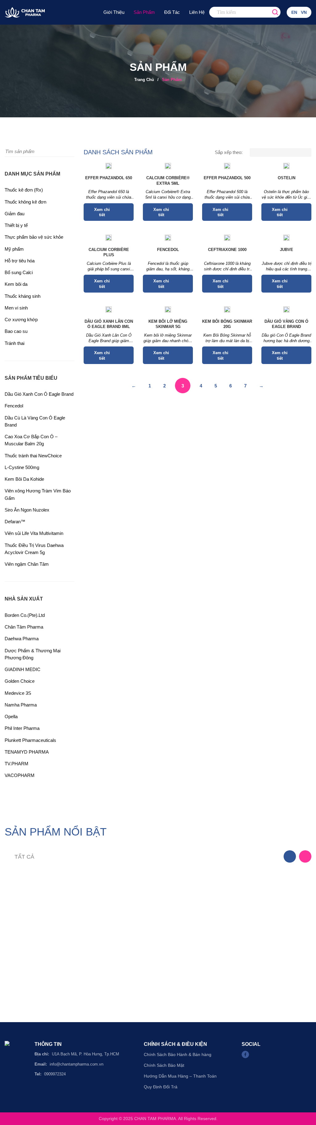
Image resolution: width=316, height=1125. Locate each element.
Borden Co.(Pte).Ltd (25, 615)
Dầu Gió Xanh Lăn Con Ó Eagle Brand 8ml (109, 324)
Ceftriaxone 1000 (227, 249)
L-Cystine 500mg (22, 467)
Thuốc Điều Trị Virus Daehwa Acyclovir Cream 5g (34, 549)
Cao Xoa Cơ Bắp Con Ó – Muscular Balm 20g (31, 440)
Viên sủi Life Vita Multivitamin (34, 533)
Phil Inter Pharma (22, 728)
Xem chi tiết (102, 212)
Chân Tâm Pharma (24, 626)
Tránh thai (14, 343)
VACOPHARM (20, 775)
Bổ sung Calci (19, 272)
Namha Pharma (21, 704)
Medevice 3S (18, 693)
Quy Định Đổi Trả (160, 1086)
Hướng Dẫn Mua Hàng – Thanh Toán (180, 1076)
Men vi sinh (16, 307)
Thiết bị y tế (16, 225)
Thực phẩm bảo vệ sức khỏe (34, 237)
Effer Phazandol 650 (108, 178)
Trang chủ (144, 79)
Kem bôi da (16, 284)
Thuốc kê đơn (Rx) (24, 189)
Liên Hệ (197, 12)
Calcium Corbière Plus (109, 252)
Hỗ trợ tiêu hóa (20, 260)
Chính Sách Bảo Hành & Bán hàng (177, 1054)
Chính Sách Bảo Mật (164, 1065)
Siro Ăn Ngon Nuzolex (27, 509)
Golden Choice (20, 681)
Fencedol (14, 405)
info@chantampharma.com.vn (76, 1064)
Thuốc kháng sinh (22, 296)
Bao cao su (16, 331)
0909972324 (55, 1074)
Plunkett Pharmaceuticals (30, 740)
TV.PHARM (16, 763)
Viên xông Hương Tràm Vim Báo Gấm (38, 494)
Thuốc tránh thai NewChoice (33, 455)
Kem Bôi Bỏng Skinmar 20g (227, 324)
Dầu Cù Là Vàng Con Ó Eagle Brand (35, 421)
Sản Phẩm (144, 12)
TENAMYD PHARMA (27, 752)
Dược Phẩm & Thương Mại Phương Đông (32, 654)
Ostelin (286, 178)
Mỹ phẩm (14, 249)
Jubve (286, 249)
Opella (11, 716)
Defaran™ (15, 521)
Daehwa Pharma (22, 638)
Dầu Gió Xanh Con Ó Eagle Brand (39, 394)
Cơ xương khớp (21, 319)
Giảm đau (14, 213)
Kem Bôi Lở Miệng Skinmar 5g (167, 324)
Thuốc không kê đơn (25, 201)
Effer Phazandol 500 (227, 178)
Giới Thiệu (113, 12)
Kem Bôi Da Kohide (24, 479)
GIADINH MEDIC (22, 669)
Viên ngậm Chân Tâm (27, 564)
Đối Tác (172, 12)
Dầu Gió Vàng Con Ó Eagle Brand (286, 324)
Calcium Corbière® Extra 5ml (168, 181)
